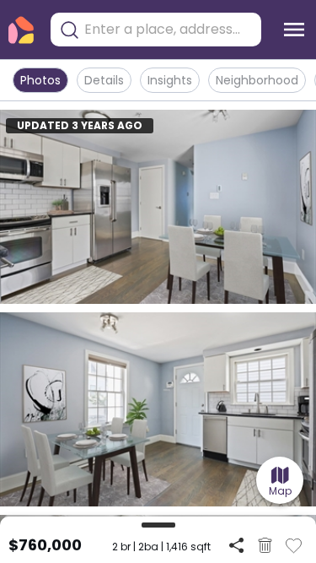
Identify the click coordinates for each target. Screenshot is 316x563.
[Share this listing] (236, 545)
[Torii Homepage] (21, 30)
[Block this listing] (265, 545)
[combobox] (168, 29)
